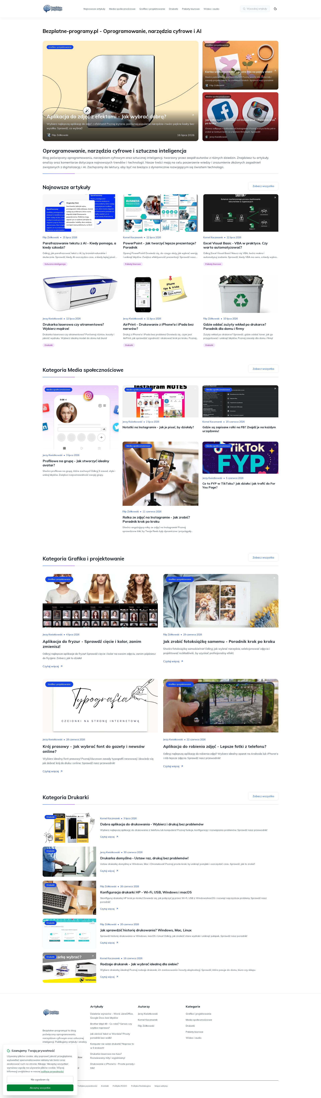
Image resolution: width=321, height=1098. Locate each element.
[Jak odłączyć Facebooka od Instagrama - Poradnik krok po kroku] (240, 116)
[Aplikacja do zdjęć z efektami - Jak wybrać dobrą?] (120, 91)
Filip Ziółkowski (51, 237)
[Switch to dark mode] (275, 9)
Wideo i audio (211, 8)
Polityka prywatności (87, 1086)
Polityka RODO (120, 1086)
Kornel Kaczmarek (133, 237)
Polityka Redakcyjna (141, 1086)
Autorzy (144, 1006)
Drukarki (173, 8)
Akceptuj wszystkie (40, 1087)
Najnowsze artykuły (94, 8)
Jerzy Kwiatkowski (52, 318)
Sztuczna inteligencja (55, 264)
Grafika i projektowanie (152, 8)
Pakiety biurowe (191, 8)
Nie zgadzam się (40, 1079)
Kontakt (105, 1086)
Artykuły (96, 1006)
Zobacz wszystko (263, 186)
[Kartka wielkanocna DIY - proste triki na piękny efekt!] (240, 65)
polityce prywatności (52, 1071)
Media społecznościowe (122, 8)
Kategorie (193, 1006)
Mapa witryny (161, 1086)
